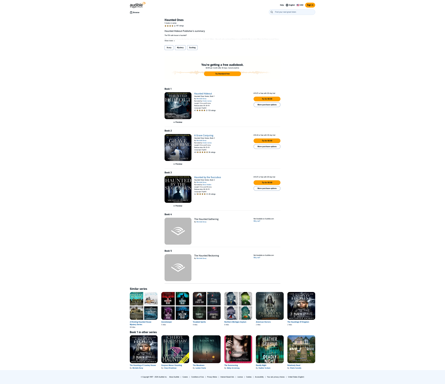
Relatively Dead (293, 365)
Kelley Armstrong (233, 368)
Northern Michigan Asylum (235, 322)
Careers (185, 377)
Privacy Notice (212, 377)
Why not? (257, 221)
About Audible (174, 377)
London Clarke (200, 368)
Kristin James (207, 101)
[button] (170, 41)
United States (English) (296, 377)
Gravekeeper (166, 322)
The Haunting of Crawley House (143, 365)
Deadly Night (261, 365)
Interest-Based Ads (227, 377)
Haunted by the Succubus (207, 177)
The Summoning (231, 365)
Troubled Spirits (199, 322)
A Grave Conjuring (203, 135)
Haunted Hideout (203, 93)
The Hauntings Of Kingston (298, 322)
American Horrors (263, 322)
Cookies (249, 377)
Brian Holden (207, 185)
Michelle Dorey (201, 99)
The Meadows (198, 365)
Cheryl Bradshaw (170, 368)
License (240, 377)
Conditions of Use (197, 377)
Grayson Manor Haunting (171, 365)
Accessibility (259, 377)
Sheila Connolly (295, 368)
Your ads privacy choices (276, 377)
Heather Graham (264, 368)
